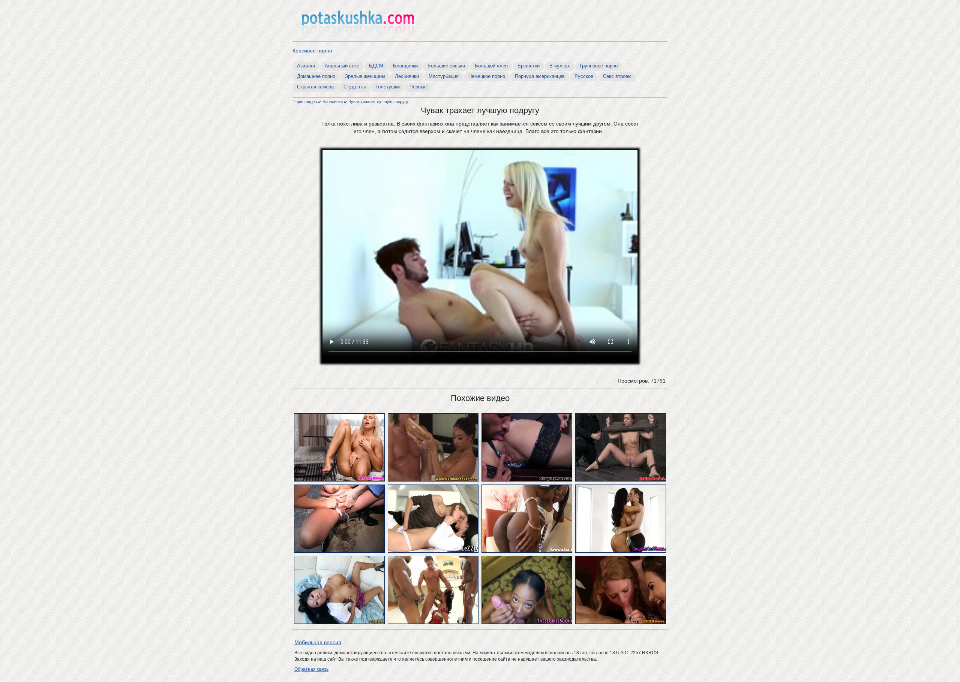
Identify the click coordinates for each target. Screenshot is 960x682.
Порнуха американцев (540, 76)
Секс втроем (617, 76)
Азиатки (306, 66)
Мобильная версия (317, 642)
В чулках (559, 66)
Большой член (491, 66)
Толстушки (387, 87)
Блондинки (405, 66)
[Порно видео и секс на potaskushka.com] (358, 21)
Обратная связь (311, 669)
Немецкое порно (486, 76)
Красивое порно (312, 51)
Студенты (355, 87)
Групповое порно (599, 66)
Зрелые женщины (365, 76)
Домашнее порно (316, 76)
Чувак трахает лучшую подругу (378, 101)
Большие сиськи (446, 66)
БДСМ (376, 66)
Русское (583, 76)
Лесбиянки (407, 76)
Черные (418, 87)
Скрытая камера (315, 87)
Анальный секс (342, 66)
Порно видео (305, 101)
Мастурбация (444, 76)
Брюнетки (529, 66)
